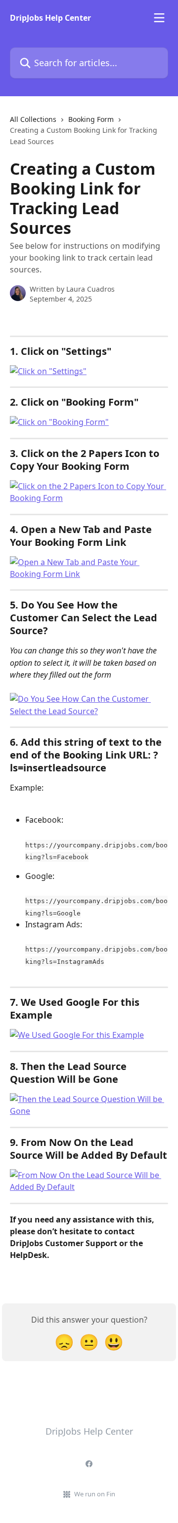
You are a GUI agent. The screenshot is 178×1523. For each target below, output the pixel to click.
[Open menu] (159, 18)
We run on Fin (94, 1493)
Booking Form (91, 119)
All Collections (33, 119)
